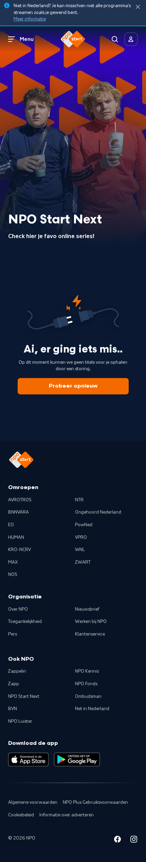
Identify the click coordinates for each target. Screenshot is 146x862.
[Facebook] (117, 840)
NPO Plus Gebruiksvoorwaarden (95, 802)
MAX (13, 562)
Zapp (13, 683)
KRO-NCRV (19, 549)
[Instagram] (134, 840)
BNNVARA (18, 512)
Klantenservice (90, 634)
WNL (80, 549)
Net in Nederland (92, 708)
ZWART (83, 562)
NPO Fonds (86, 683)
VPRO (81, 537)
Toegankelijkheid (25, 621)
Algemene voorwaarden (32, 802)
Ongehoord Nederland (98, 512)
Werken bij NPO (91, 621)
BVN (12, 708)
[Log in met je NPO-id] (131, 39)
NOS (12, 574)
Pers (12, 634)
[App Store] (28, 759)
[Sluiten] (138, 7)
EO (11, 524)
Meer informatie (30, 19)
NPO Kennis (87, 671)
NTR (79, 500)
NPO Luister (20, 721)
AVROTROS (20, 500)
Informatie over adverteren (66, 815)
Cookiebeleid (21, 815)
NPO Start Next (23, 696)
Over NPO (18, 609)
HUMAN (16, 537)
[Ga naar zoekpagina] (115, 39)
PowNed (83, 524)
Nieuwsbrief (87, 609)
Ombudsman (88, 696)
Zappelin (17, 671)
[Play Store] (77, 759)
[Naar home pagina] (73, 39)
